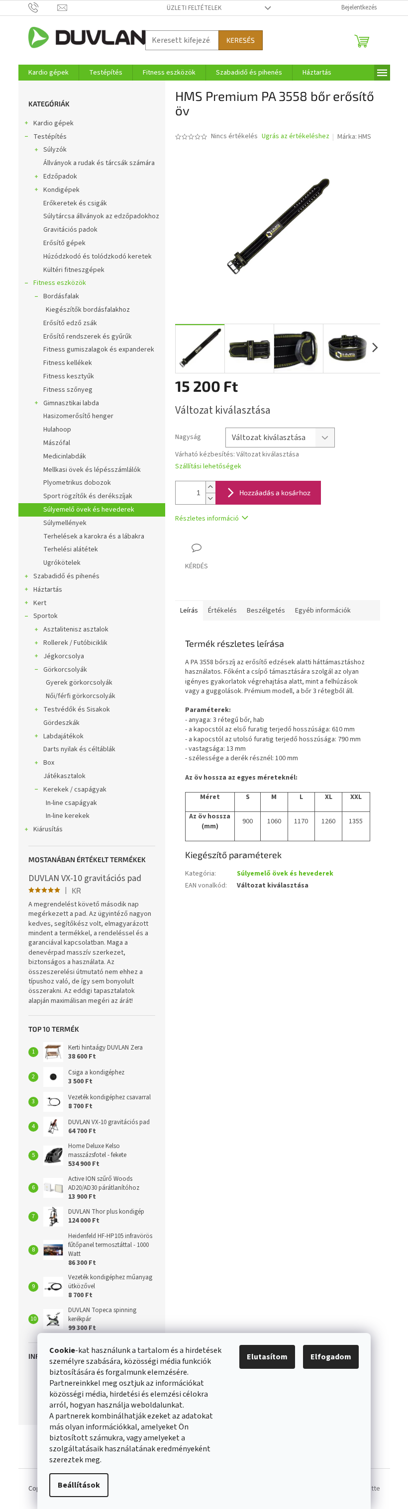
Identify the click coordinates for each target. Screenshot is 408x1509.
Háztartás (47, 590)
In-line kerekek (68, 816)
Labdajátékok (63, 736)
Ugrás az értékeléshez (295, 136)
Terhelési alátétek (70, 549)
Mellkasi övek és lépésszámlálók (92, 470)
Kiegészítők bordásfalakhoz (88, 310)
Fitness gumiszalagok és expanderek (98, 350)
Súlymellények (65, 523)
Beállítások (79, 1485)
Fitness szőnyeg (68, 390)
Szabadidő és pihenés (66, 576)
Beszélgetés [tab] (266, 611)
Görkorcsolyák (65, 670)
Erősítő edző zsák (70, 323)
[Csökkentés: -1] (210, 498)
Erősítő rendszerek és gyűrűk (87, 337)
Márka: (354, 137)
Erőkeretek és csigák (75, 203)
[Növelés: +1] (210, 487)
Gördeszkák (61, 723)
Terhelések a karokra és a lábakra (93, 536)
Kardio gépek (53, 123)
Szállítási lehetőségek (208, 466)
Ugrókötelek (62, 563)
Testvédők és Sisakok (76, 709)
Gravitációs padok (70, 230)
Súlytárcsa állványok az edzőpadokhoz (101, 216)
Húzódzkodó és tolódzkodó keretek (97, 257)
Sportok (45, 616)
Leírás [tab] (189, 611)
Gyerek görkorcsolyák (79, 683)
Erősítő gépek (64, 243)
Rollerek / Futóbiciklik (75, 643)
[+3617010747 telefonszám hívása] (43, 7)
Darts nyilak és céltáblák (79, 749)
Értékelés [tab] (222, 611)
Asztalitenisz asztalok (75, 629)
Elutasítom (267, 1356)
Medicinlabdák (64, 456)
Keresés (240, 40)
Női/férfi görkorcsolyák (80, 696)
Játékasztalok (64, 776)
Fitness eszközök (59, 283)
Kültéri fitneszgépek (73, 270)
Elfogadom (330, 1356)
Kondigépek (61, 190)
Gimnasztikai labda (71, 403)
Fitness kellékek (67, 363)
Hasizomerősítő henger (78, 416)
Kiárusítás (48, 829)
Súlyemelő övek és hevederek (88, 510)
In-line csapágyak (71, 803)
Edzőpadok (60, 176)
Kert (39, 603)
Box (48, 763)
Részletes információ (207, 519)
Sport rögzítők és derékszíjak (87, 496)
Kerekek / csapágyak (74, 790)
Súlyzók (55, 150)
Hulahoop (57, 430)
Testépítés (50, 137)
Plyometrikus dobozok (77, 483)
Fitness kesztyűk (68, 376)
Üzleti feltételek (194, 7)
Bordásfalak (61, 296)
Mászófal (56, 443)
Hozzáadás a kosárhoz (274, 492)
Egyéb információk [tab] (323, 611)
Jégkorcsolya (63, 656)
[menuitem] (48, 73)
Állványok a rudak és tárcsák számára (99, 163)
